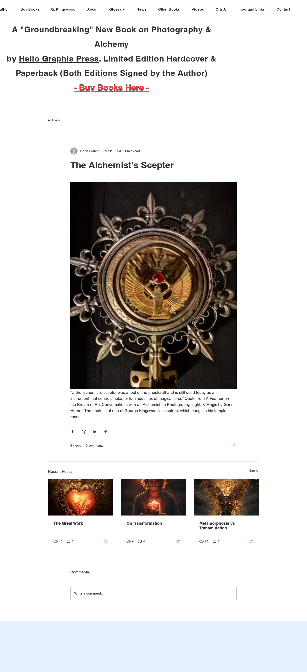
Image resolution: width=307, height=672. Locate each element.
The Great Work (68, 523)
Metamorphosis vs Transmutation (217, 525)
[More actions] (234, 151)
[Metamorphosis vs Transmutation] (226, 497)
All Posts (54, 120)
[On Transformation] (153, 497)
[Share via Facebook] (72, 432)
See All (254, 470)
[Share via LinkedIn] (94, 432)
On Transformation (144, 523)
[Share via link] (105, 432)
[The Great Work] (80, 497)
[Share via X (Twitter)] (83, 432)
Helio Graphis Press (59, 58)
